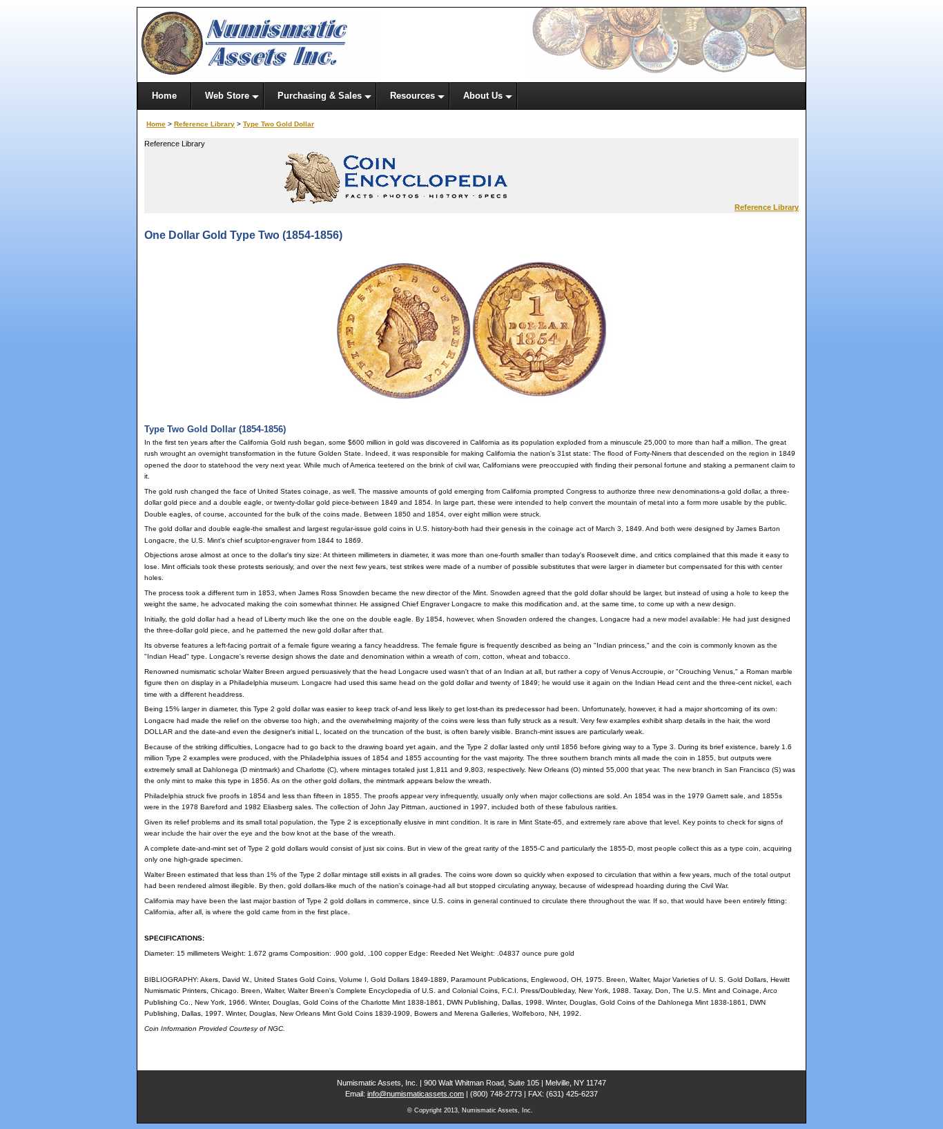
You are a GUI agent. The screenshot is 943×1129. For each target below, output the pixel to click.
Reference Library (204, 124)
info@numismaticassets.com (415, 1094)
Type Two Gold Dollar (278, 124)
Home (156, 124)
